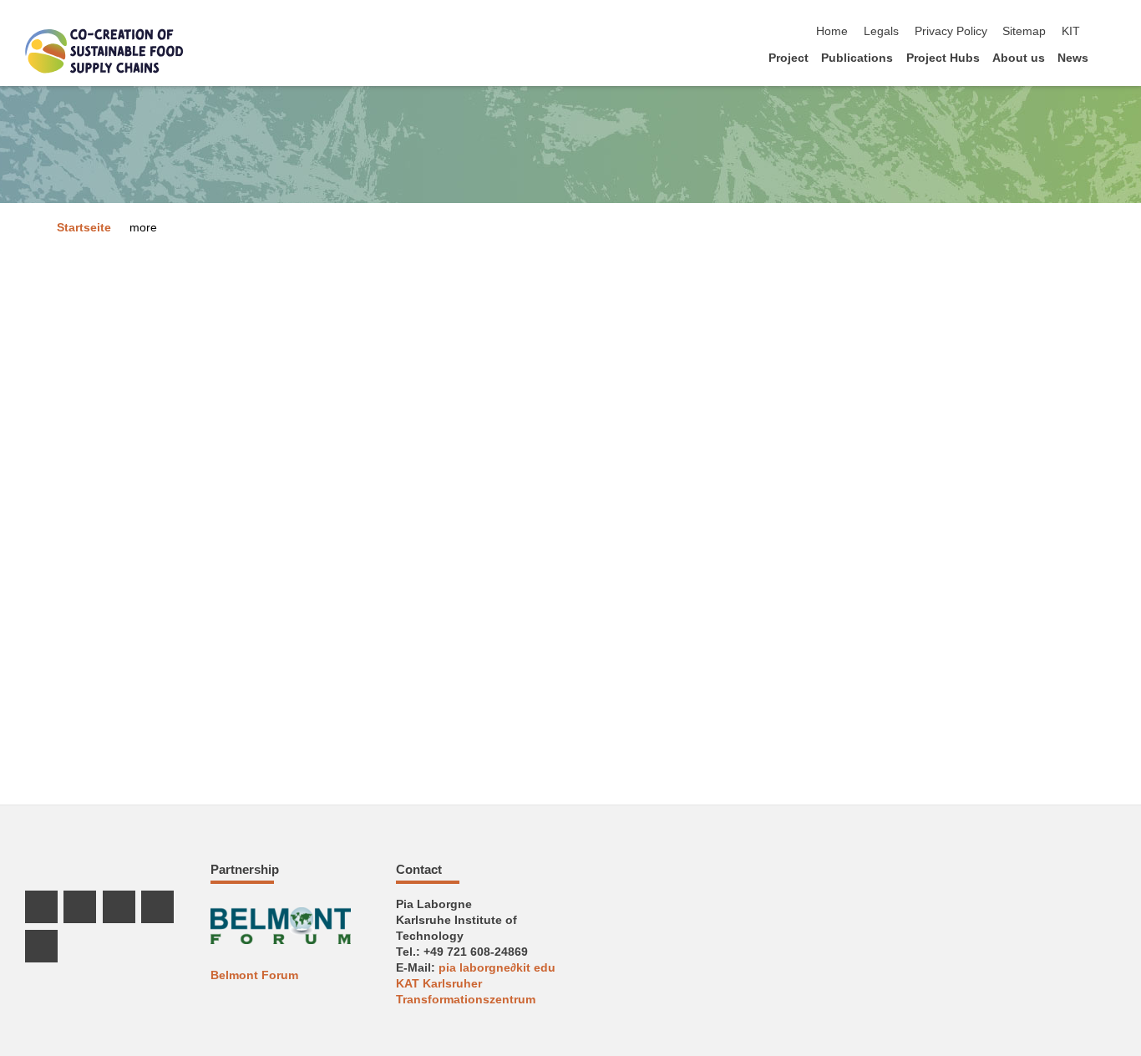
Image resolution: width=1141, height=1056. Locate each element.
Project (788, 58)
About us (1018, 58)
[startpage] (1111, 57)
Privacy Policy (951, 31)
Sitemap (1024, 31)
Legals (881, 31)
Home (832, 31)
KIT (1071, 31)
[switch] (1111, 31)
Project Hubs (943, 58)
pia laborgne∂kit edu (497, 968)
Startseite (84, 227)
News (1072, 58)
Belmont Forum (254, 975)
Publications (857, 58)
